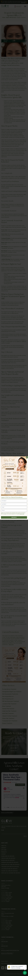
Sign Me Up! (14, 517)
